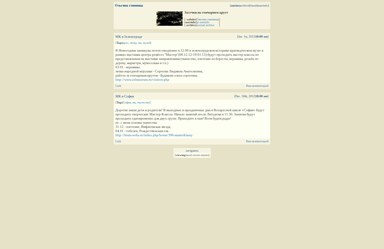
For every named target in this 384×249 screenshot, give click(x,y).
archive (244, 5)
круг (125, 42)
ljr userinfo (203, 22)
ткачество (143, 102)
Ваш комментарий (257, 85)
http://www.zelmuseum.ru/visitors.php (142, 80)
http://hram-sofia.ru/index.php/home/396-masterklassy (154, 135)
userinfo (263, 5)
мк (139, 42)
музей (146, 42)
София (127, 102)
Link (118, 85)
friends (253, 5)
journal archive (205, 25)
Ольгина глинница (207, 19)
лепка (133, 42)
